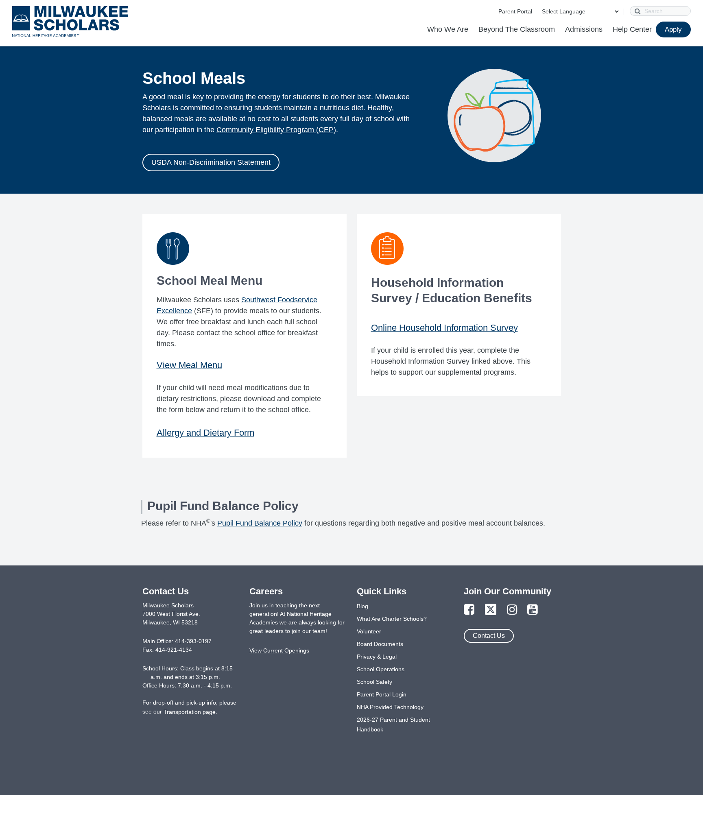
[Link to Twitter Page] (490, 610)
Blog (362, 606)
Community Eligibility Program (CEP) (276, 130)
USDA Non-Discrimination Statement (211, 162)
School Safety (374, 682)
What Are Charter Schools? (392, 618)
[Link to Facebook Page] (469, 610)
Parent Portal (515, 11)
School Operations (380, 669)
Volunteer (369, 631)
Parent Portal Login (381, 694)
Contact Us (489, 635)
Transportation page (190, 712)
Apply (673, 29)
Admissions (584, 29)
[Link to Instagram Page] (512, 610)
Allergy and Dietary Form (205, 433)
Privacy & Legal (377, 656)
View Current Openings (279, 650)
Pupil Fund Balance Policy (259, 523)
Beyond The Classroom (516, 29)
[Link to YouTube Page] (532, 610)
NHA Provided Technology (390, 707)
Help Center (632, 29)
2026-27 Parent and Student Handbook (393, 724)
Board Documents (380, 644)
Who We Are (447, 29)
